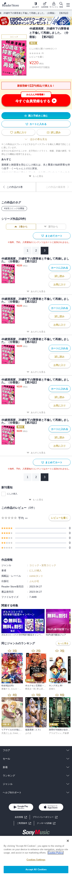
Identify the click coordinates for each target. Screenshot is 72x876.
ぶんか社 (34, 581)
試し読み (56, 132)
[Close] (68, 841)
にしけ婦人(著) (36, 48)
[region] (36, 856)
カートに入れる (38, 124)
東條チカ (5, 689)
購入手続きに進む (38, 115)
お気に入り (20, 132)
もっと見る (38, 176)
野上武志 (41, 689)
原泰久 (52, 689)
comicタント (51, 48)
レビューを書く (36, 57)
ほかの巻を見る (38, 139)
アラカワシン (55, 733)
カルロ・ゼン (17, 689)
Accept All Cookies (36, 869)
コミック (14, 37)
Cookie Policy (55, 852)
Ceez (15, 733)
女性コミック (48, 565)
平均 (21, 518)
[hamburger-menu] (68, 5)
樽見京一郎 (30, 689)
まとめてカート (53, 235)
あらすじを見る (38, 291)
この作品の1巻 (15, 187)
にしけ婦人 (12, 493)
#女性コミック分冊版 (14, 208)
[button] (46, 823)
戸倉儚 (66, 733)
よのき (28, 733)
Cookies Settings (36, 859)
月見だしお (6, 733)
